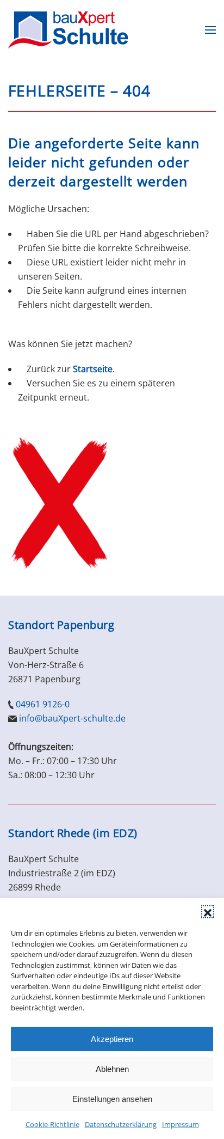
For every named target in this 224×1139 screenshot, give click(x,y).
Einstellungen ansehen (112, 1099)
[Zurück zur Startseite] (68, 30)
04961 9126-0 (43, 704)
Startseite (93, 369)
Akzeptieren (112, 1039)
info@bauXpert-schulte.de (72, 718)
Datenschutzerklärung (121, 1124)
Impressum (180, 1124)
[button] (207, 911)
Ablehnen (112, 1069)
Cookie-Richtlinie (52, 1124)
